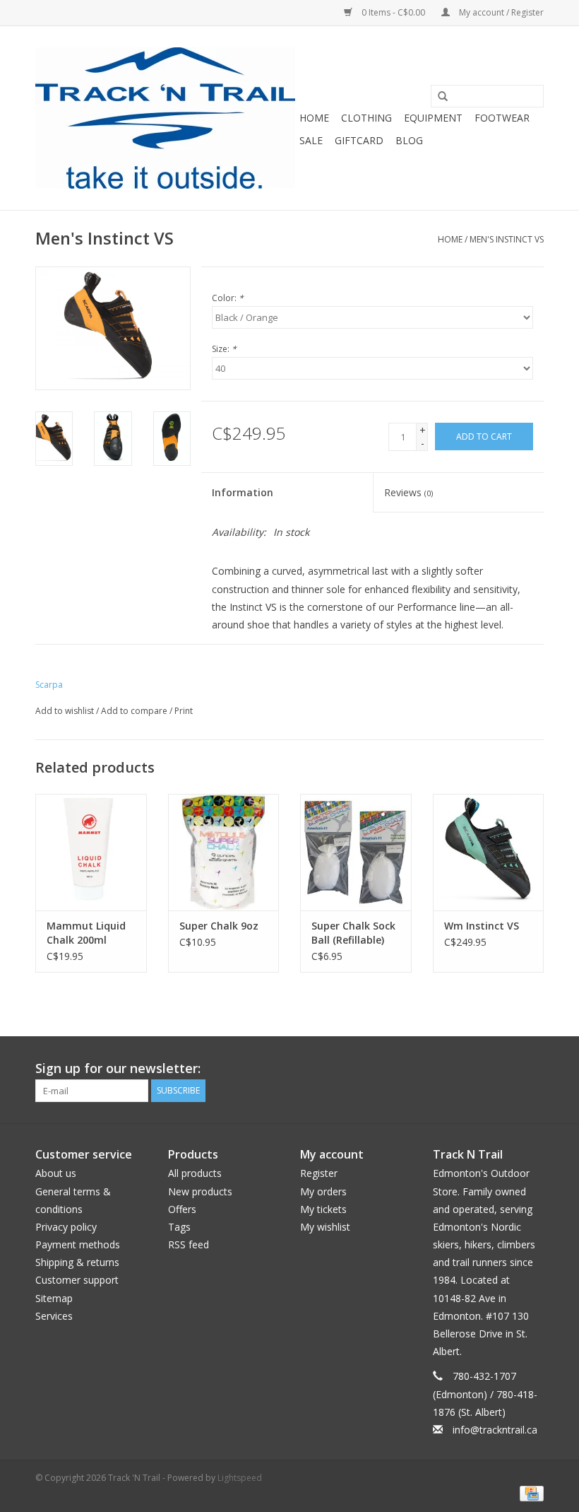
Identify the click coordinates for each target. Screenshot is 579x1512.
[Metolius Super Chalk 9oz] (224, 852)
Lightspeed (239, 1478)
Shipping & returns (77, 1262)
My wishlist (325, 1226)
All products (195, 1173)
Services (54, 1316)
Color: (228, 298)
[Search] (438, 97)
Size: (224, 349)
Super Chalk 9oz (218, 925)
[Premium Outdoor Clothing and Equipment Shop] (165, 118)
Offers (182, 1209)
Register (319, 1173)
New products (200, 1191)
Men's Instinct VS (507, 239)
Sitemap (54, 1298)
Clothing (366, 117)
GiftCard (359, 140)
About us (55, 1173)
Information (242, 492)
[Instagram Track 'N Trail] (532, 1068)
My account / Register (500, 12)
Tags (179, 1226)
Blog (409, 140)
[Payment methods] (529, 1493)
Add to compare (135, 711)
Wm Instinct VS (481, 925)
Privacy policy (66, 1226)
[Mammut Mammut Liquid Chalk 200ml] (91, 852)
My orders (323, 1191)
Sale (311, 140)
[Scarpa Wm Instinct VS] (488, 852)
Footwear (502, 117)
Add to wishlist (64, 711)
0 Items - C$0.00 (393, 12)
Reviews (408, 492)
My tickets (323, 1209)
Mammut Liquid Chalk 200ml (86, 933)
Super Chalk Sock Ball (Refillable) (353, 933)
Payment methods (77, 1244)
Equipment (433, 117)
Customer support (77, 1280)
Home (314, 117)
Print (183, 711)
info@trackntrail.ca (495, 1429)
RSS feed (188, 1244)
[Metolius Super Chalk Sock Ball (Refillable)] (356, 852)
